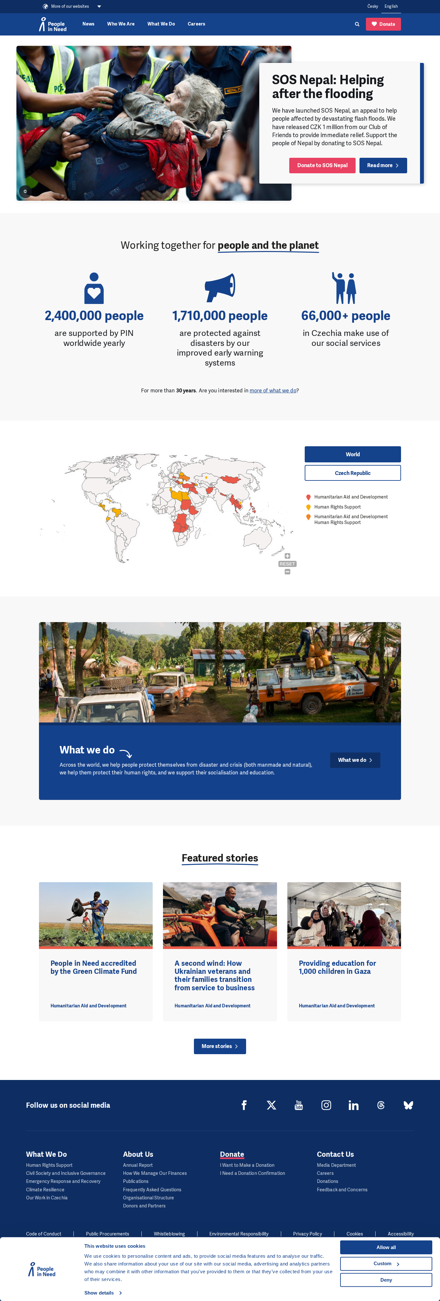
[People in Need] (52, 24)
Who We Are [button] (121, 24)
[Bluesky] (408, 1105)
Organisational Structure (148, 1198)
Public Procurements (107, 1234)
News (88, 24)
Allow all (386, 1247)
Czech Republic (353, 473)
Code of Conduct (44, 1234)
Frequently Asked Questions (152, 1190)
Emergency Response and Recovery (63, 1181)
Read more (380, 165)
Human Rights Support (49, 1165)
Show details (99, 1293)
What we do (352, 760)
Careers (197, 24)
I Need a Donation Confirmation (252, 1173)
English (391, 6)
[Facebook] (244, 1105)
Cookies (355, 1234)
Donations (327, 1181)
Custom (382, 1263)
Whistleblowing (169, 1234)
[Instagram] (326, 1105)
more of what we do (273, 390)
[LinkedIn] (354, 1105)
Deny (386, 1280)
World (353, 454)
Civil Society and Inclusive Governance (66, 1173)
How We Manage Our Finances (155, 1173)
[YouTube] (299, 1105)
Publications (135, 1181)
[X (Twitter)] (271, 1105)
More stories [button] (217, 1046)
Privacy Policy (307, 1234)
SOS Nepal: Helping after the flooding (328, 87)
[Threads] (381, 1105)
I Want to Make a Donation (247, 1165)
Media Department (336, 1165)
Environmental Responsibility (239, 1234)
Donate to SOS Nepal (322, 165)
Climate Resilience (45, 1190)
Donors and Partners (144, 1206)
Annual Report (138, 1165)
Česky (373, 6)
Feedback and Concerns (342, 1190)
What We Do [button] (161, 24)
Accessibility (401, 1234)
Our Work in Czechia (47, 1198)
